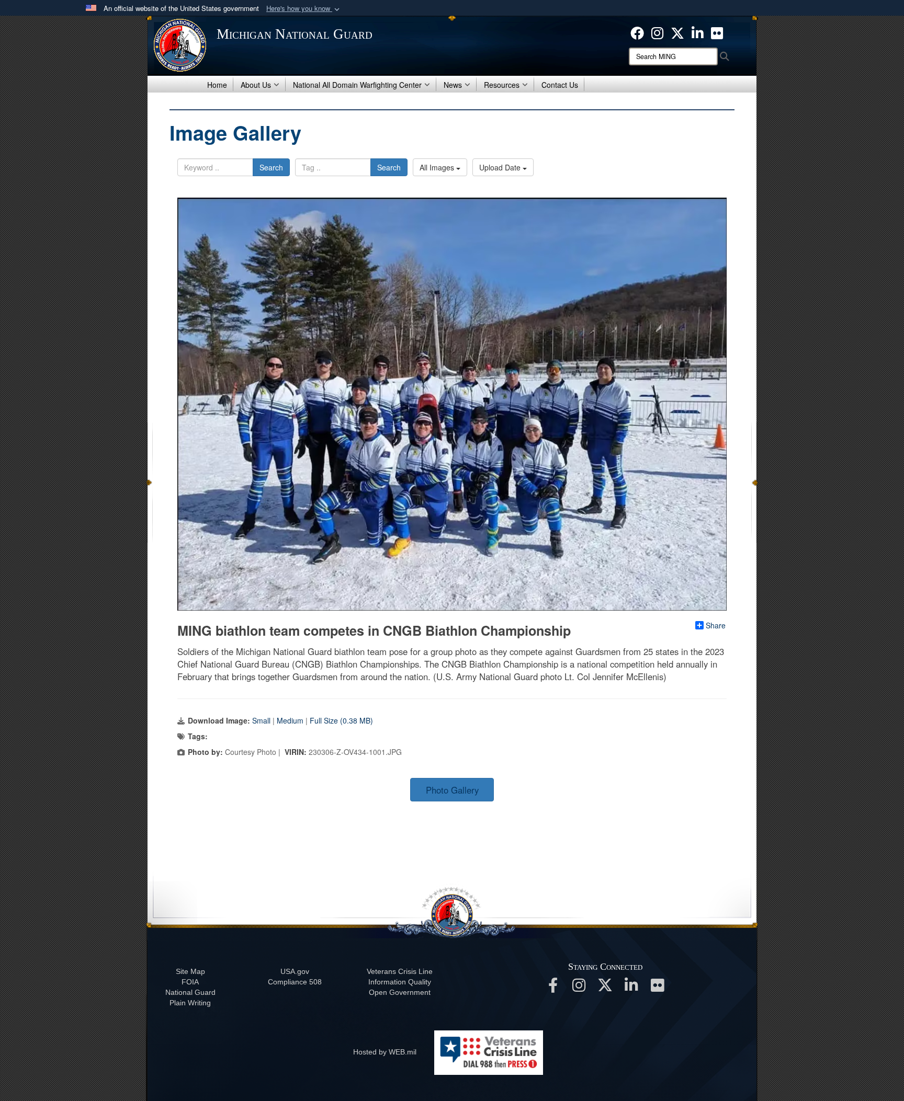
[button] (304, 8)
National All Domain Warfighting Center (357, 84)
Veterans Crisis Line (400, 971)
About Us (256, 84)
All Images (438, 167)
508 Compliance (295, 982)
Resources (501, 84)
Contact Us (559, 84)
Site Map (190, 971)
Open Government (400, 992)
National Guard (190, 992)
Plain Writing (190, 1003)
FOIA (190, 982)
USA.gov (294, 971)
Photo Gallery (452, 790)
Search (271, 167)
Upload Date (501, 167)
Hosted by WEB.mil (384, 1052)
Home (217, 84)
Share (716, 625)
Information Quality (399, 982)
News (453, 84)
